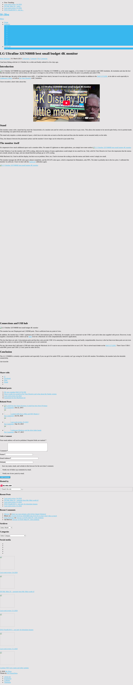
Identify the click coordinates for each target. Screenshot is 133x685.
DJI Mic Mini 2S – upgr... (12, 6)
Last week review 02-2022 (13, 396)
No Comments (42, 58)
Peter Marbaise (5, 58)
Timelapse (11, 45)
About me (7, 46)
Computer (33, 58)
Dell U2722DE (102, 76)
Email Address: (5, 458)
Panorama (11, 37)
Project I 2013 (13, 26)
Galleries (7, 24)
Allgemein (25, 58)
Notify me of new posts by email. (13, 473)
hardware (32, 162)
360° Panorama (13, 39)
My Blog (4, 14)
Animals (11, 43)
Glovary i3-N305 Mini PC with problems (30, 518)
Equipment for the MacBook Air (14, 398)
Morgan (6, 514)
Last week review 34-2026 (13, 4)
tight (30, 336)
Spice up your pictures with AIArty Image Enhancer (29, 514)
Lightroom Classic (6, 78)
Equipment (11, 48)
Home (6, 22)
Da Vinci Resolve (25, 78)
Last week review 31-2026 (13, 8)
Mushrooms (12, 33)
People (10, 41)
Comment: (4, 451)
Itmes (10, 32)
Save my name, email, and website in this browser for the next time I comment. (28, 466)
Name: (2, 454)
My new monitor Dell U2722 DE (15, 392)
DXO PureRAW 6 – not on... (13, 10)
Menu (2, 19)
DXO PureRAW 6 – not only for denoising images (21, 504)
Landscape (11, 35)
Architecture (12, 28)
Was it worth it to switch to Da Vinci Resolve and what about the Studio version (30, 394)
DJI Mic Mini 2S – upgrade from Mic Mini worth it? (21, 500)
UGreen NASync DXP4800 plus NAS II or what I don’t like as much (34, 516)
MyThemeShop (12, 673)
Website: (3, 462)
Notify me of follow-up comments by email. (16, 470)
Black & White (13, 30)
